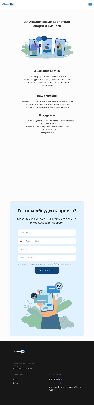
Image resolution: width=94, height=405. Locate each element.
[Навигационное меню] (90, 4)
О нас (15, 379)
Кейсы (15, 383)
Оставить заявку (47, 270)
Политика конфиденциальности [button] (23, 369)
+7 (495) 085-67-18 (48, 129)
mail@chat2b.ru (47, 132)
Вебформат (18, 366)
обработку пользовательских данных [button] (63, 264)
